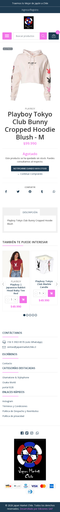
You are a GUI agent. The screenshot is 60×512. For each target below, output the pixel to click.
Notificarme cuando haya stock (30, 168)
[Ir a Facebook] (22, 433)
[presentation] (3, 283)
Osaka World (9, 382)
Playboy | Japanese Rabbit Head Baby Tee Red (15, 289)
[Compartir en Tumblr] (42, 191)
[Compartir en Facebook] (6, 191)
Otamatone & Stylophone (15, 377)
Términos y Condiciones (14, 406)
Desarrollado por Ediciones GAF (36, 508)
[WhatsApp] (37, 433)
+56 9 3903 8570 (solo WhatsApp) (24, 342)
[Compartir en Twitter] (18, 191)
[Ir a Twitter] (26, 433)
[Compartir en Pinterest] (30, 191)
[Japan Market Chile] (29, 22)
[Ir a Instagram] (31, 433)
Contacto (7, 363)
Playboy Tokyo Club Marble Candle (44, 284)
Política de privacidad (13, 416)
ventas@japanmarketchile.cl (21, 346)
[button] (24, 315)
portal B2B (8, 387)
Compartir (30, 187)
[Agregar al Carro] (23, 299)
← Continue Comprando (30, 173)
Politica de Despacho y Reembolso (20, 411)
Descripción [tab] (30, 212)
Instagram (7, 401)
